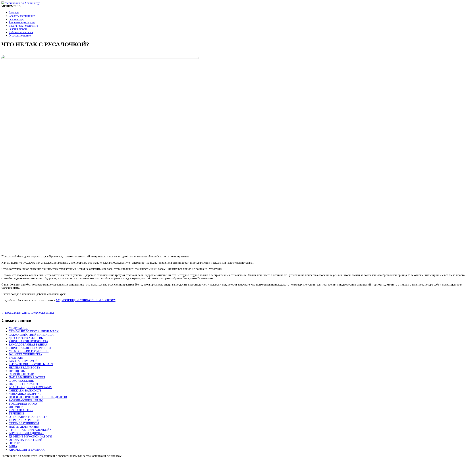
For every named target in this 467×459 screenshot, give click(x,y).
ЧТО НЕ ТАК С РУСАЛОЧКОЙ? (30, 429)
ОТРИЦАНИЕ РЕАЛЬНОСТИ (28, 416)
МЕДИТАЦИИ (18, 328)
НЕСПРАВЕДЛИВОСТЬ (24, 367)
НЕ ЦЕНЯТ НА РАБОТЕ (24, 383)
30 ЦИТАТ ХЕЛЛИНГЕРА (25, 354)
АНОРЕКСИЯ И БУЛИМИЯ (27, 449)
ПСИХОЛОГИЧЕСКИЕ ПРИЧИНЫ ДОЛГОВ (38, 397)
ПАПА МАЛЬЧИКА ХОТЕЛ (27, 377)
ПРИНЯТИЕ (17, 370)
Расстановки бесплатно (23, 25)
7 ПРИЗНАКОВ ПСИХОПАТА (28, 341)
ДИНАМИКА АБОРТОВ (25, 393)
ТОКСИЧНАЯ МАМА (23, 403)
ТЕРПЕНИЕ (16, 413)
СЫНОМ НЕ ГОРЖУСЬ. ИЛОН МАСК (34, 331)
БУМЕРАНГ (16, 357)
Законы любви (18, 28)
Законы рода (16, 19)
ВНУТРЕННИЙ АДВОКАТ (26, 433)
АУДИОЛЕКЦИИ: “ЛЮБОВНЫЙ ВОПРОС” (85, 300)
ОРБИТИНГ (16, 443)
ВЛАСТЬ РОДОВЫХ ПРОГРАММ (30, 387)
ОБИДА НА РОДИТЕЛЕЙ (25, 439)
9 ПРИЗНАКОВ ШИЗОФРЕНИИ (30, 347)
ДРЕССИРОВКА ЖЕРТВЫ (26, 338)
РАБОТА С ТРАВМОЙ (23, 360)
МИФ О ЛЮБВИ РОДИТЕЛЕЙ (29, 351)
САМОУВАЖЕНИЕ (21, 380)
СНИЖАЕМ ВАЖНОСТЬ (25, 390)
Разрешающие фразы (22, 22)
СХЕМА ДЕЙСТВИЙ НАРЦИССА (31, 334)
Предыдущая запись (15, 312)
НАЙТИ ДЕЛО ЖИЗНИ (24, 426)
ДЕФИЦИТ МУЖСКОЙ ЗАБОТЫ (30, 436)
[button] (10, 6)
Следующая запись (44, 312)
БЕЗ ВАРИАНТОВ (21, 410)
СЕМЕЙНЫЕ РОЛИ (21, 374)
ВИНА (13, 446)
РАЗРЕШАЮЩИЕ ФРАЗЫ (26, 400)
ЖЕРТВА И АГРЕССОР (24, 420)
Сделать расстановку (22, 15)
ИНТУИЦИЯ (17, 406)
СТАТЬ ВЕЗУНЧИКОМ (24, 423)
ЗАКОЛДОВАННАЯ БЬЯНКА (28, 344)
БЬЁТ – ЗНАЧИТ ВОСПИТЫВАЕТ (31, 364)
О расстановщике (20, 35)
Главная (14, 12)
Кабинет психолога (21, 32)
